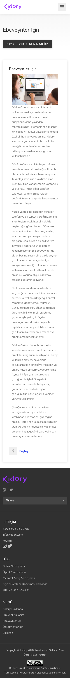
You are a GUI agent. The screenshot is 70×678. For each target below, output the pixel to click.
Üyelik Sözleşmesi (14, 572)
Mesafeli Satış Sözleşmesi (19, 578)
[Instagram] (5, 545)
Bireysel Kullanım (13, 615)
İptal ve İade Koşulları (16, 590)
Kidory (23, 650)
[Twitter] (10, 545)
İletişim (7, 541)
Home (10, 44)
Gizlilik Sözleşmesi (14, 566)
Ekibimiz (8, 633)
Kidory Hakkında (13, 609)
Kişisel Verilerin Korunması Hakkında (25, 584)
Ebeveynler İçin (12, 621)
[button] (35, 500)
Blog (21, 44)
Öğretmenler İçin (13, 627)
